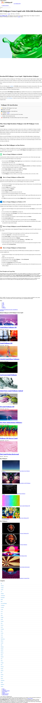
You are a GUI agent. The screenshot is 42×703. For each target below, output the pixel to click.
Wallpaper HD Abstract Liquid (9, 438)
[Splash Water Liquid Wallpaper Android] (9, 388)
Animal (2, 587)
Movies (2, 652)
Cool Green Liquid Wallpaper (8, 375)
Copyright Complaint (6, 690)
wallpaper (11, 86)
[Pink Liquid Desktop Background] (9, 451)
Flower (2, 625)
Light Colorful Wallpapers (7, 506)
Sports (2, 678)
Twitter (1, 309)
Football (2, 629)
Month (2, 650)
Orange (2, 662)
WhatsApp (8, 309)
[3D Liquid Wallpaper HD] (9, 404)
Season (2, 674)
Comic (2, 609)
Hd (2, 305)
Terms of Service (5, 694)
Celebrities (2, 605)
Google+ (11, 309)
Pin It (17, 309)
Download (2, 310)
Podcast (2, 666)
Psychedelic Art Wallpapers (8, 484)
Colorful (2, 607)
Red (1, 672)
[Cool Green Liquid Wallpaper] (9, 372)
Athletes (2, 593)
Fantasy (2, 621)
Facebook (4, 309)
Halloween (3, 639)
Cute (1, 613)
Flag (1, 623)
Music (2, 654)
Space (2, 676)
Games (2, 633)
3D (1, 583)
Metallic (2, 646)
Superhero (2, 680)
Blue (1, 601)
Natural (2, 656)
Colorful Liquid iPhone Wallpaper (9, 359)
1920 (3, 303)
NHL (2, 660)
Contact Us (4, 689)
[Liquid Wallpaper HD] (9, 340)
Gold (2, 635)
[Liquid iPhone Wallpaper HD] (9, 325)
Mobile (2, 648)
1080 (3, 302)
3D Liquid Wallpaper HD (7, 406)
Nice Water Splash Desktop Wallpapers (11, 422)
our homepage (9, 98)
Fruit (1, 631)
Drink (2, 619)
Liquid (9, 13)
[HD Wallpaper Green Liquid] (21, 46)
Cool (2, 611)
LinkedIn (14, 309)
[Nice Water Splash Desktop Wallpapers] (9, 420)
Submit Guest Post (5, 5)
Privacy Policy (4, 691)
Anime (2, 589)
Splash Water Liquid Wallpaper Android (11, 390)
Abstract (2, 585)
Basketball (2, 597)
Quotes (2, 670)
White (2, 682)
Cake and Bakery (4, 603)
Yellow (2, 686)
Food (2, 627)
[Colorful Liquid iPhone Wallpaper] (9, 356)
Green (3, 304)
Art (1, 591)
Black (2, 599)
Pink (1, 664)
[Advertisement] (21, 25)
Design (2, 617)
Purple (2, 668)
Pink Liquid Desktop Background (9, 454)
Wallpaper (4, 307)
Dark (4, 494)
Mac (1, 644)
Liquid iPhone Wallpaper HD (8, 327)
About (3, 688)
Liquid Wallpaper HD (6, 343)
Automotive (3, 595)
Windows (2, 684)
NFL (2, 658)
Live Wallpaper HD (17, 3)
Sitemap (3, 692)
